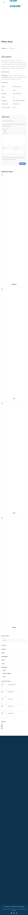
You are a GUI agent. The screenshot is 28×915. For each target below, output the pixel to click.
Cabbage (4, 670)
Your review (5, 133)
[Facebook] (1, 726)
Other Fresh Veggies (10, 48)
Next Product (21, 13)
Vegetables (4, 667)
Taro (14, 398)
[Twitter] (1, 725)
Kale (14, 513)
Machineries (4, 656)
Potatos (4, 676)
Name (4, 148)
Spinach (14, 627)
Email (16, 148)
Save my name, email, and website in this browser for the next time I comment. (13, 158)
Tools (2, 663)
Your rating (5, 129)
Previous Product (7, 13)
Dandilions (14, 284)
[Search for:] (14, 640)
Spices (2, 660)
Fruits (3, 652)
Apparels (3, 649)
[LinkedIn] (1, 728)
